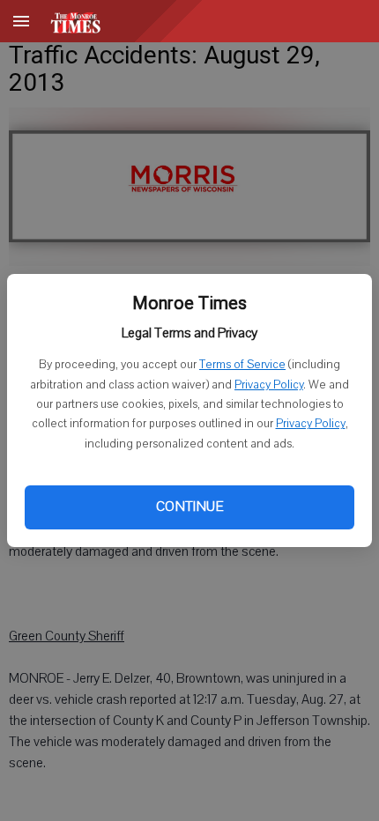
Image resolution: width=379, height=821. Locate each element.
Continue (189, 506)
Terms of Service (242, 365)
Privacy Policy (268, 385)
